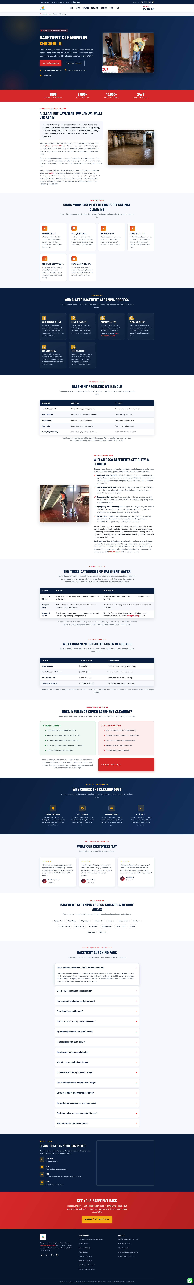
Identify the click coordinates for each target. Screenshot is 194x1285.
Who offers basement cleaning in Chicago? (72, 1062)
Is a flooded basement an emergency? (71, 1042)
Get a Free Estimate (74, 63)
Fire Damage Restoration (87, 1265)
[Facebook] (149, 2)
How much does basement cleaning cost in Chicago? (76, 1082)
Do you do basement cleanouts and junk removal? (75, 1092)
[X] (145, 2)
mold (51, 173)
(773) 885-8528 (75, 2)
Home (71, 8)
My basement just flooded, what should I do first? (75, 1031)
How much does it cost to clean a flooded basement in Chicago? (80, 967)
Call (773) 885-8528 (50, 63)
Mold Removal (83, 1243)
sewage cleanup (133, 616)
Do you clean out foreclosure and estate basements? (76, 1103)
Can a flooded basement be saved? (70, 1011)
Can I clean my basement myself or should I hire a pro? (77, 1113)
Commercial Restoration (87, 1269)
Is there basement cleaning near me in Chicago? (74, 1072)
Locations (95, 8)
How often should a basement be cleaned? (72, 1123)
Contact (104, 8)
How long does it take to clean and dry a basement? (76, 1001)
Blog (111, 8)
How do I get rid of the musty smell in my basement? (76, 1021)
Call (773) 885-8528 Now (97, 1219)
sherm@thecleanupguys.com (56, 1169)
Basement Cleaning (85, 1256)
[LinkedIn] (153, 2)
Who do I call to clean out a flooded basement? (74, 991)
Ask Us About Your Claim (111, 765)
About (78, 8)
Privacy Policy (96, 1281)
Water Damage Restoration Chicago (91, 1239)
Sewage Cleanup (84, 1248)
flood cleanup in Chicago (55, 146)
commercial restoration (48, 1245)
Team (117, 8)
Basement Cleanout (85, 1260)
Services (86, 8)
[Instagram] (142, 2)
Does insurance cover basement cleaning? (72, 1052)
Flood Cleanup (83, 1252)
